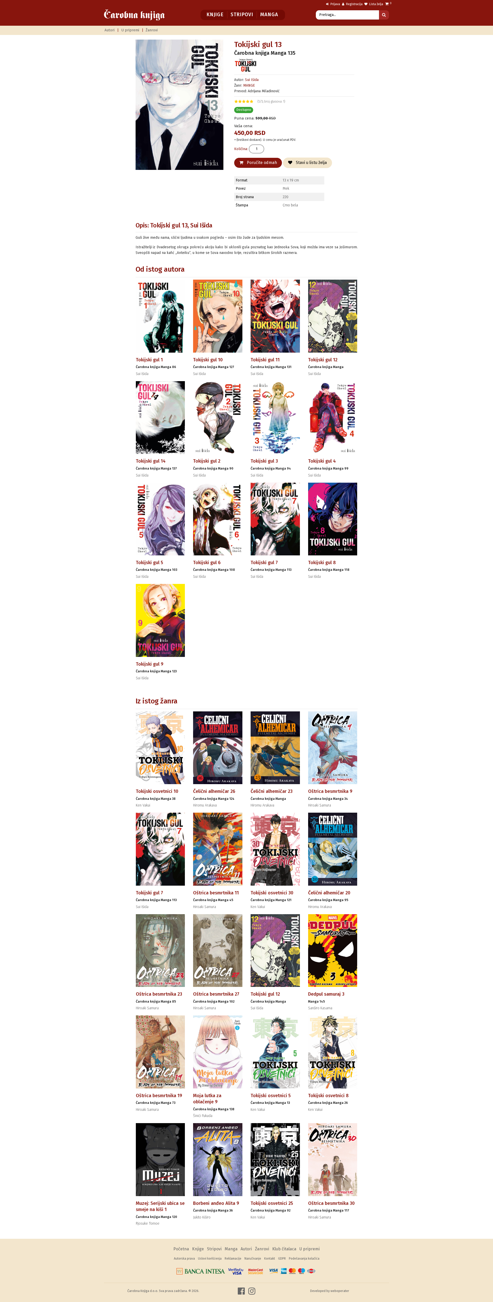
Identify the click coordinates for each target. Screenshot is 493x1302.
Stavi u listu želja (311, 162)
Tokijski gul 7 (264, 562)
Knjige (215, 14)
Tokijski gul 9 (149, 664)
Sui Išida (252, 80)
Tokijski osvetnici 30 (272, 893)
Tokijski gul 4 (322, 461)
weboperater (339, 1291)
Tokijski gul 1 (149, 360)
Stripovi (242, 14)
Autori (110, 30)
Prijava (335, 4)
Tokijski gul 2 (206, 461)
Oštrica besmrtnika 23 (159, 994)
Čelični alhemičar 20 (329, 893)
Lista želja (375, 4)
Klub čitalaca (284, 1248)
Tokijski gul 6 (207, 562)
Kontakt (269, 1258)
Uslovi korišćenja (210, 1258)
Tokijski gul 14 (151, 461)
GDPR (282, 1258)
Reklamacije (233, 1258)
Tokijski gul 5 (149, 562)
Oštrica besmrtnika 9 (330, 791)
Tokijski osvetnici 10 (157, 791)
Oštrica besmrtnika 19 (159, 1095)
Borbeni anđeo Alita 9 (216, 1203)
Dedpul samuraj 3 (326, 994)
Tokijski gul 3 (264, 461)
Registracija (354, 4)
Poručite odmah (261, 162)
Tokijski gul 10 (208, 360)
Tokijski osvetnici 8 (328, 1095)
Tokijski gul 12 (322, 360)
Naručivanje (252, 1258)
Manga (269, 14)
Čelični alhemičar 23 (271, 791)
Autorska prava (184, 1258)
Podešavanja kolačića (304, 1258)
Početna (181, 1248)
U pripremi (130, 30)
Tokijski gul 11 (265, 360)
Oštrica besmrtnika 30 (331, 1203)
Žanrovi (152, 30)
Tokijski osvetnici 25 (272, 1203)
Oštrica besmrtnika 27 (216, 994)
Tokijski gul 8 (322, 562)
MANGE (249, 85)
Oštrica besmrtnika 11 (216, 893)
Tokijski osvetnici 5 (271, 1095)
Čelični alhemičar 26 (214, 791)
